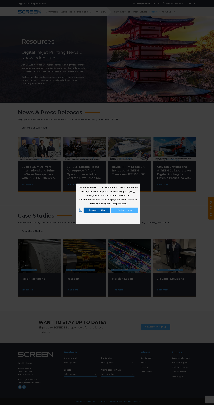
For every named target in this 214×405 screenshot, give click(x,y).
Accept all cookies (97, 210)
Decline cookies (125, 210)
